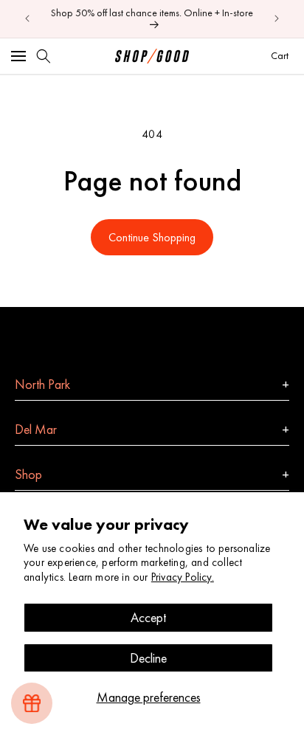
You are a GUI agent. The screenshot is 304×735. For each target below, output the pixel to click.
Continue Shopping (152, 237)
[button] (18, 56)
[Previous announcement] (27, 18)
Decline (148, 657)
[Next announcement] (276, 18)
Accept (148, 617)
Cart (281, 55)
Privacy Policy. (182, 577)
